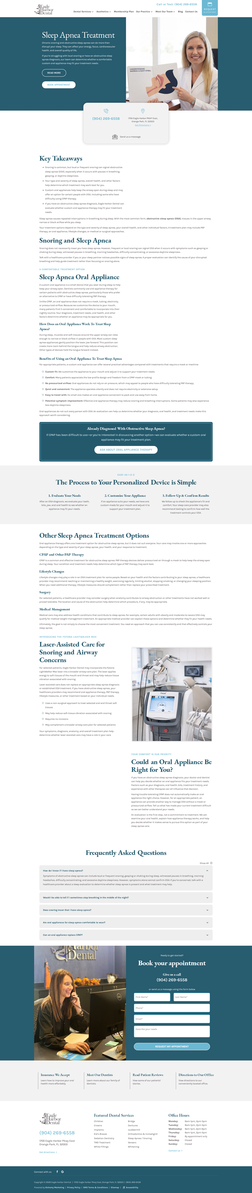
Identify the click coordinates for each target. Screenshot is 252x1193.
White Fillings (101, 1146)
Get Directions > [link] (143, 125)
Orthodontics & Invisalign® (143, 1134)
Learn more (46, 1087)
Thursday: (174, 1132)
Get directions (185, 1087)
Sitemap (115, 1187)
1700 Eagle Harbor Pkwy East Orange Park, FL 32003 (57, 1142)
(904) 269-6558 (185, 4)
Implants (99, 1129)
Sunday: (173, 1143)
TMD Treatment (102, 1142)
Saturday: (174, 1140)
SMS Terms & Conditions (95, 1187)
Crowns (98, 1125)
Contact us (174, 1150)
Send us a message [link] (130, 136)
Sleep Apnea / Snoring (140, 1138)
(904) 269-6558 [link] (106, 118)
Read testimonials (141, 1087)
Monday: (173, 1121)
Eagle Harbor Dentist (61, 1182)
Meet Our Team (164, 11)
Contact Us (191, 11)
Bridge (131, 1121)
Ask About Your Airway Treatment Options (71, 744)
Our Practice (143, 11)
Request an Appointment (152, 835)
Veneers (132, 1142)
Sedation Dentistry (104, 1138)
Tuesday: (173, 1125)
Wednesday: (175, 1128)
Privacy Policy (73, 1187)
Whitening (133, 1146)
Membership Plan (124, 11)
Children (98, 1121)
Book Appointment (58, 84)
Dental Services (82, 11)
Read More (54, 72)
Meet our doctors (94, 1087)
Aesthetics (102, 11)
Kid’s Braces (100, 1134)
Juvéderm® (134, 1129)
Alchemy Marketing (54, 1187)
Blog (180, 11)
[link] (115, 137)
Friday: (172, 1136)
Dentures (133, 1125)
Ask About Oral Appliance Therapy (126, 449)
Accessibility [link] (132, 1187)
